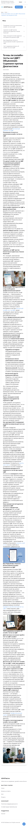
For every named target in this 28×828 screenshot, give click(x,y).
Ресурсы (3, 797)
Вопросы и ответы (6, 791)
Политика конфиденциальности (9, 804)
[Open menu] (25, 7)
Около (2, 788)
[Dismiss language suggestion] (25, 2)
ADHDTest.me (5, 778)
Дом (2, 12)
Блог (6, 12)
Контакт (3, 813)
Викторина (19, 7)
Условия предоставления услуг (9, 807)
